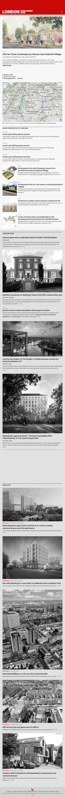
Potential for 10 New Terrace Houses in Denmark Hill (39, 201)
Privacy (40, 791)
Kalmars (52, 64)
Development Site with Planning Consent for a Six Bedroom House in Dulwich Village (36, 169)
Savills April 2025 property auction (16, 134)
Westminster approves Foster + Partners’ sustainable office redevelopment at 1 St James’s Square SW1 (27, 437)
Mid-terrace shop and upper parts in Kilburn (21, 727)
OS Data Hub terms (51, 123)
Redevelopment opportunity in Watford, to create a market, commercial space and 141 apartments (28, 526)
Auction (5, 132)
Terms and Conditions (49, 791)
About (57, 791)
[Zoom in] (4, 84)
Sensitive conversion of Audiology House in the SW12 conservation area (32, 295)
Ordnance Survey (41, 123)
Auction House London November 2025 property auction (26, 310)
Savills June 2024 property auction (16, 157)
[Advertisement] (31, 4)
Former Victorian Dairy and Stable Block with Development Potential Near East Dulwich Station (38, 218)
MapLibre (57, 120)
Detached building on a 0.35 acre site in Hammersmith (25, 674)
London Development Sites (19, 791)
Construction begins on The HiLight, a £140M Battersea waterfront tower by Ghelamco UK (31, 360)
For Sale (6, 523)
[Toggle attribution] (60, 120)
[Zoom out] (4, 87)
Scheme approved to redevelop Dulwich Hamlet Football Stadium (30, 237)
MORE (23, 246)
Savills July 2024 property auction (16, 145)
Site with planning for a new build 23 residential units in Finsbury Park (32, 583)
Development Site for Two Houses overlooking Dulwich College (40, 185)
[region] (32, 102)
